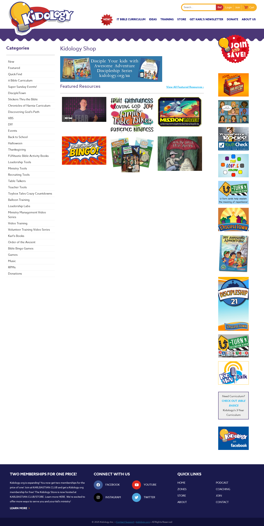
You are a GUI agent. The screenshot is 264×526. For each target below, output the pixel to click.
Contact (222, 502)
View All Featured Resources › (185, 87)
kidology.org (143, 521)
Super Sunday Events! (22, 87)
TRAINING (167, 19)
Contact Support (125, 521)
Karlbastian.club (45, 487)
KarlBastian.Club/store (27, 496)
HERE (62, 496)
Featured (14, 68)
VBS (10, 118)
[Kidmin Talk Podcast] (233, 373)
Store (181, 19)
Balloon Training (19, 200)
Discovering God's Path (23, 112)
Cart (251, 7)
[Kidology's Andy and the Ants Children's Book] (180, 153)
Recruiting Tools (19, 175)
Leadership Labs (19, 206)
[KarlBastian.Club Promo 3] (233, 85)
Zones (181, 489)
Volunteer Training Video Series (29, 230)
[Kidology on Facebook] (233, 438)
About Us (249, 19)
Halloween (15, 143)
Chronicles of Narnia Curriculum (29, 106)
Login (228, 7)
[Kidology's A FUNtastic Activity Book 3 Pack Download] (132, 154)
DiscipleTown (17, 93)
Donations (15, 274)
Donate (232, 19)
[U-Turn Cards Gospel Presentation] (233, 192)
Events (12, 131)
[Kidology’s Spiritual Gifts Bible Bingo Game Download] (84, 150)
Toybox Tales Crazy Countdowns (30, 193)
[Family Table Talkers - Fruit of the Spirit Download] (132, 115)
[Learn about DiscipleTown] (233, 219)
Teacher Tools (17, 187)
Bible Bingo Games (20, 248)
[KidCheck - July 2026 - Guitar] (233, 138)
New (11, 62)
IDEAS (153, 19)
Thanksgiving (17, 150)
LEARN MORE (20, 508)
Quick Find (15, 74)
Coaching (223, 489)
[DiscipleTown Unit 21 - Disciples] (233, 304)
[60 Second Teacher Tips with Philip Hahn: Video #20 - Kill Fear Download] (84, 109)
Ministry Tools (17, 168)
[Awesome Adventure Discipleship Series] (111, 81)
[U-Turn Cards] (233, 346)
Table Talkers (17, 181)
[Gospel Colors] (233, 165)
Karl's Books (16, 236)
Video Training (17, 223)
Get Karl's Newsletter (206, 19)
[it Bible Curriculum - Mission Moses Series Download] (180, 112)
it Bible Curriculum (131, 19)
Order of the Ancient (21, 242)
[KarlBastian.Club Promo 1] (233, 111)
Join (237, 7)
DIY (10, 124)
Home (181, 483)
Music (12, 261)
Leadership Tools (19, 162)
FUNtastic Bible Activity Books (28, 156)
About (182, 502)
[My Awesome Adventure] (233, 254)
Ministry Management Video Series (27, 214)
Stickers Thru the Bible (23, 99)
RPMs (12, 267)
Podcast (222, 483)
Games (13, 255)
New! (106, 19)
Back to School (18, 137)
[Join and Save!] (233, 62)
